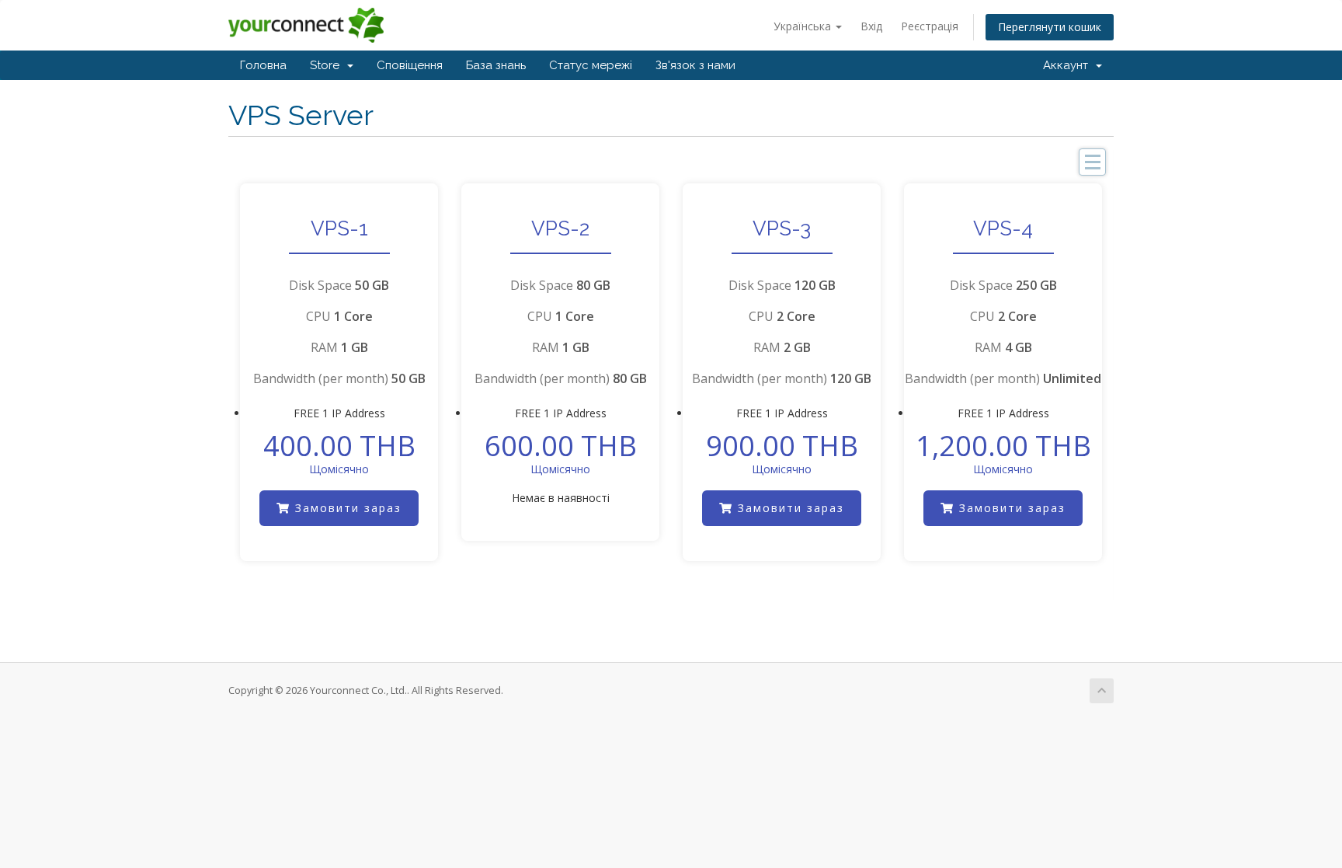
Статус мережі (590, 65)
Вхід (871, 26)
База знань (496, 65)
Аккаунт (1068, 65)
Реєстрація (929, 26)
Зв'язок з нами (695, 65)
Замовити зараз (346, 507)
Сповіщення (410, 65)
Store (328, 65)
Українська (804, 26)
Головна (263, 65)
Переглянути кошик (1049, 26)
